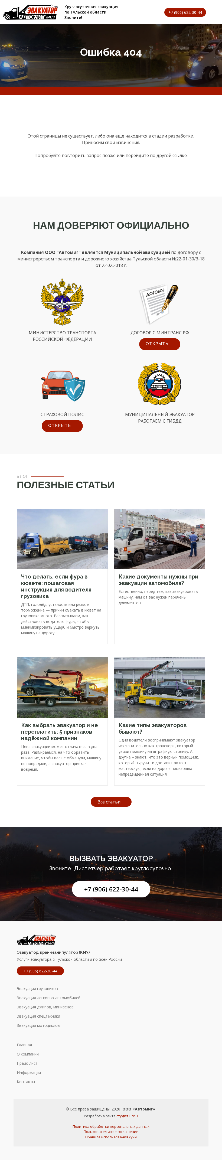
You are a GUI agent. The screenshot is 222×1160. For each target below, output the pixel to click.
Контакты (26, 1082)
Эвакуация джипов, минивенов (45, 1007)
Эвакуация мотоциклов (38, 1025)
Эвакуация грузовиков (37, 989)
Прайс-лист (27, 1063)
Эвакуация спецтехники (38, 1016)
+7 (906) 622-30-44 (111, 889)
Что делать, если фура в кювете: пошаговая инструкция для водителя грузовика (56, 586)
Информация (29, 1072)
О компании (28, 1054)
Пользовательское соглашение (111, 1131)
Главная (24, 1045)
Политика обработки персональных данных (111, 1126)
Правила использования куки (111, 1137)
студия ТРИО (127, 1115)
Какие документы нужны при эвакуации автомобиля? (158, 579)
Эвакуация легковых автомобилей (48, 998)
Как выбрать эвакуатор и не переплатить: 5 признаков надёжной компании (59, 731)
